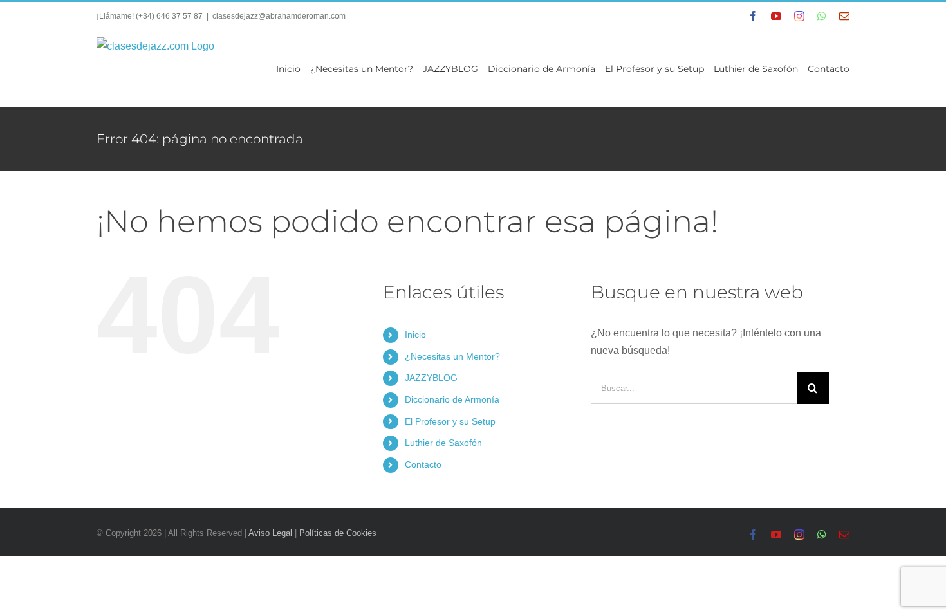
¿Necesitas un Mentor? (452, 356)
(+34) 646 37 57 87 (169, 16)
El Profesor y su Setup (450, 421)
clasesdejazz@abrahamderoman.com (279, 16)
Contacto (423, 464)
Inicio (415, 334)
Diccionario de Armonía (452, 399)
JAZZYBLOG (431, 377)
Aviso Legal (270, 533)
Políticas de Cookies (337, 533)
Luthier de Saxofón (443, 442)
